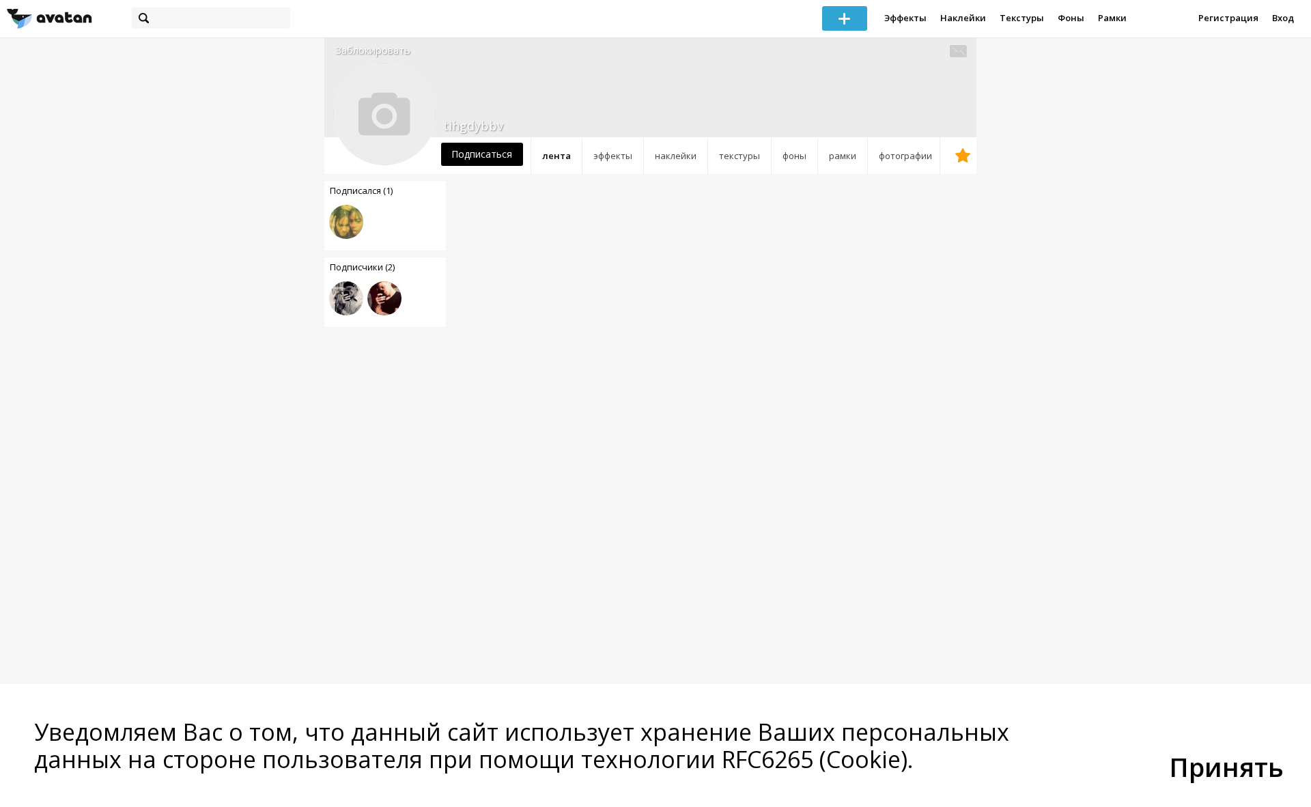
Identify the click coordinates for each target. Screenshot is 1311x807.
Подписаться (481, 153)
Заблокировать (372, 50)
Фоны (1071, 18)
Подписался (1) (361, 190)
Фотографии (905, 156)
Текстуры (1022, 18)
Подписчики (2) (362, 267)
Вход (1283, 18)
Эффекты (905, 18)
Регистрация (1228, 18)
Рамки (1112, 18)
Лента (556, 156)
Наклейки (963, 18)
